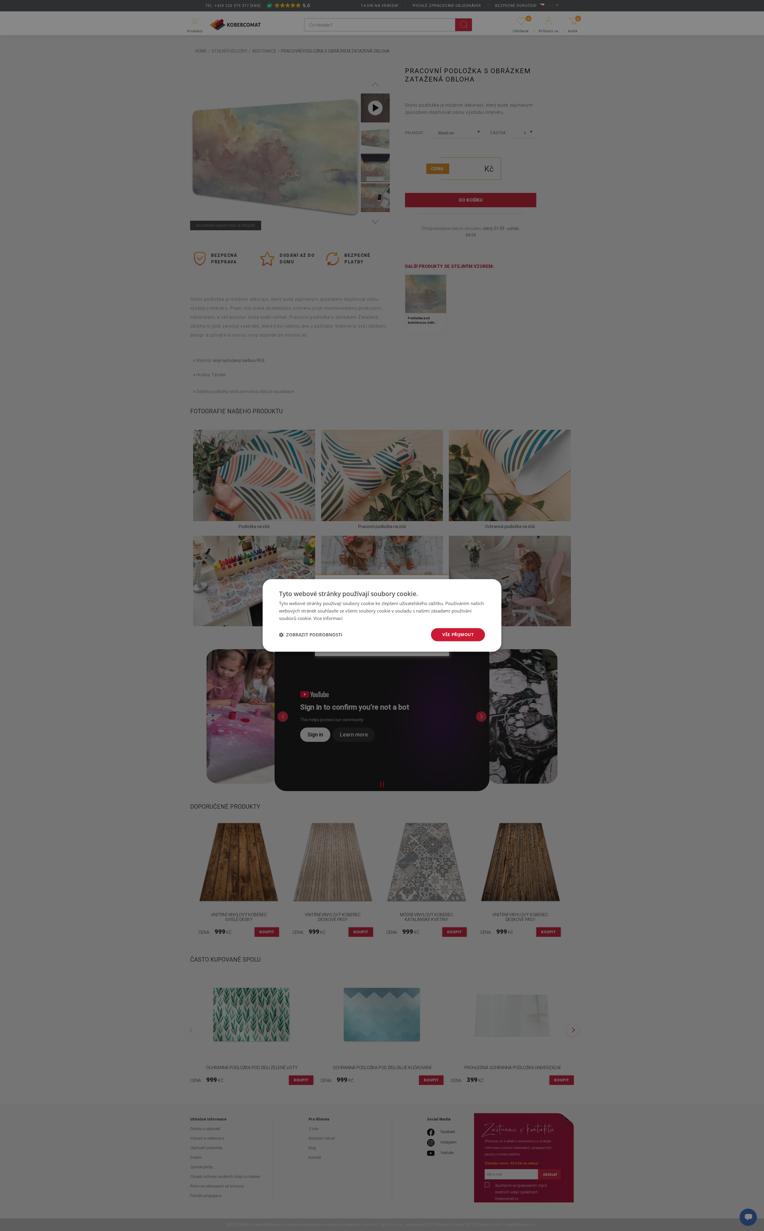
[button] (310, 634)
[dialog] (382, 615)
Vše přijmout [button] (458, 634)
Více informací (328, 618)
